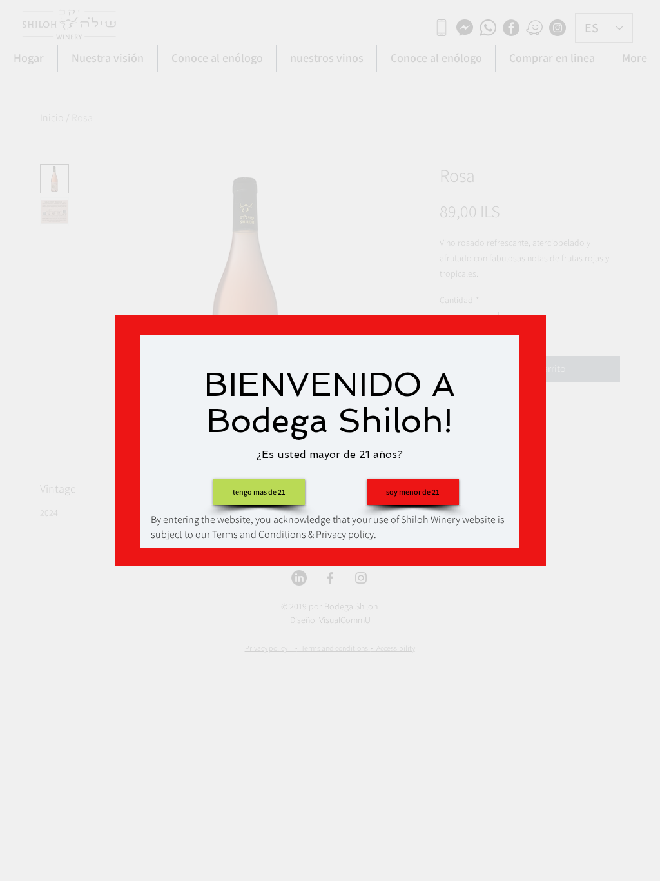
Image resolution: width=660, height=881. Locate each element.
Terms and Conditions (259, 534)
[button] (413, 492)
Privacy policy (345, 534)
